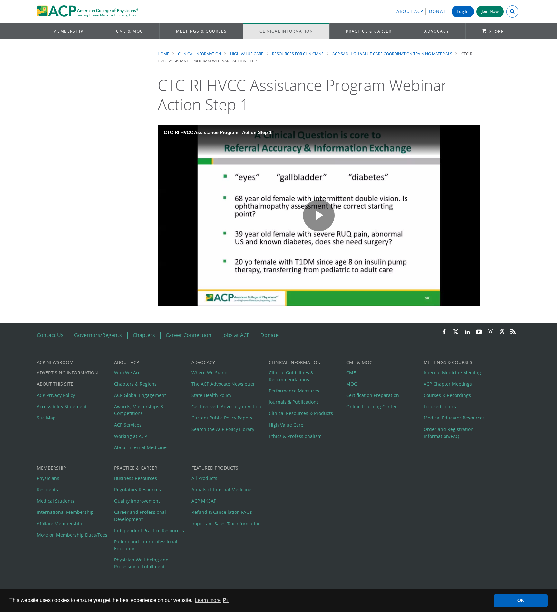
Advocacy (436, 31)
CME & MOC (129, 31)
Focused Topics (440, 406)
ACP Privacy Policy (56, 395)
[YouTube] (479, 332)
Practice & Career (368, 31)
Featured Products (214, 468)
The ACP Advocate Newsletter (223, 384)
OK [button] (520, 600)
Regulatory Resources (137, 489)
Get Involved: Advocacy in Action (226, 406)
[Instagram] (490, 332)
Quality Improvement (137, 501)
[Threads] (502, 332)
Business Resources (135, 478)
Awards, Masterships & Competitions (139, 409)
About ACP (410, 11)
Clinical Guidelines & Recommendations (291, 376)
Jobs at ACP (236, 335)
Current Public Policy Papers (221, 418)
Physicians (48, 478)
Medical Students (55, 501)
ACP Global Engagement (140, 395)
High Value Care (246, 54)
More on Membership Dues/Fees (72, 535)
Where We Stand (209, 373)
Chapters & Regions (135, 384)
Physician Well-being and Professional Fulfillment (141, 563)
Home (163, 54)
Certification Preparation (372, 395)
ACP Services (128, 425)
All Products (204, 478)
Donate (438, 11)
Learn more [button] (208, 600)
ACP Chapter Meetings (448, 384)
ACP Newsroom (55, 362)
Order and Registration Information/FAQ (449, 432)
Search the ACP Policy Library (222, 429)
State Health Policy (211, 395)
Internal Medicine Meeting (452, 373)
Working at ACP (130, 436)
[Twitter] (456, 332)
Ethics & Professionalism (295, 436)
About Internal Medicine (140, 447)
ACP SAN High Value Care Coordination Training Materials (392, 54)
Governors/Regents (98, 335)
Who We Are (127, 373)
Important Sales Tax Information (226, 524)
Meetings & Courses (201, 31)
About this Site (55, 384)
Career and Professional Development (140, 515)
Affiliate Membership (59, 524)
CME (351, 373)
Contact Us (50, 335)
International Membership (65, 512)
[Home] (87, 11)
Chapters (144, 335)
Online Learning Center (371, 406)
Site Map (46, 418)
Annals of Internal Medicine (221, 489)
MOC (351, 384)
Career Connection (188, 335)
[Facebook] (444, 332)
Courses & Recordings (447, 395)
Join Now (490, 11)
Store (496, 31)
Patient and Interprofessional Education (145, 545)
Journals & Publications (294, 402)
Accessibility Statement (62, 406)
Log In (463, 11)
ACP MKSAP (203, 501)
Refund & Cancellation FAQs (221, 512)
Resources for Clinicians (298, 54)
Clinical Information (286, 31)
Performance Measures (294, 391)
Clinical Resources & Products (301, 413)
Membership (68, 31)
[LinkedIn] (467, 332)
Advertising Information (67, 373)
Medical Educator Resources (454, 418)
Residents (47, 489)
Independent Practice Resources (149, 530)
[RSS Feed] (513, 332)
